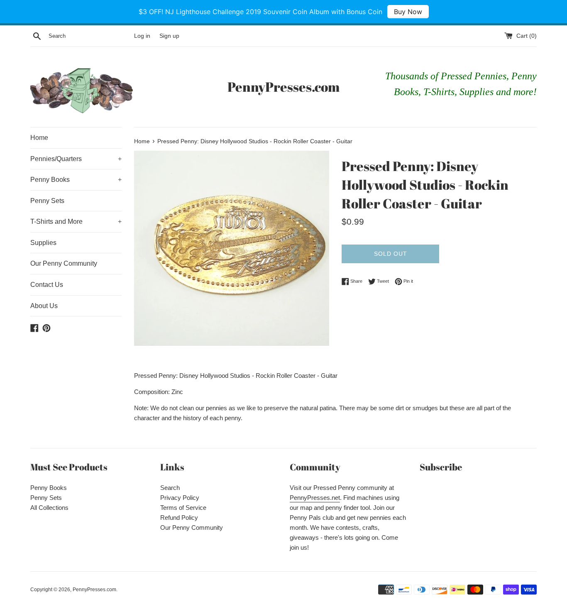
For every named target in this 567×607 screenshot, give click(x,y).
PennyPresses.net (315, 497)
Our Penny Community (63, 263)
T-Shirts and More (76, 221)
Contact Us (46, 284)
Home (39, 137)
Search (170, 487)
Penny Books (76, 179)
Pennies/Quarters (76, 158)
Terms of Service (183, 507)
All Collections (49, 507)
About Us (44, 305)
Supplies (43, 242)
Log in (142, 36)
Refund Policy (179, 517)
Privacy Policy (179, 497)
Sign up (169, 36)
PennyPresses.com (283, 86)
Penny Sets (47, 200)
